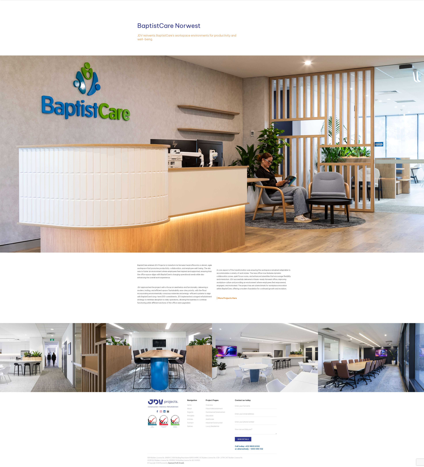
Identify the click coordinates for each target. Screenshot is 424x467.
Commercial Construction (215, 412)
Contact (190, 423)
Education (209, 416)
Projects (190, 412)
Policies (190, 426)
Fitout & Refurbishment (214, 409)
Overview (209, 405)
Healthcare (210, 419)
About (189, 409)
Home (189, 405)
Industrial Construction (214, 423)
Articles (190, 419)
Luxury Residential (212, 426)
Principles (190, 416)
